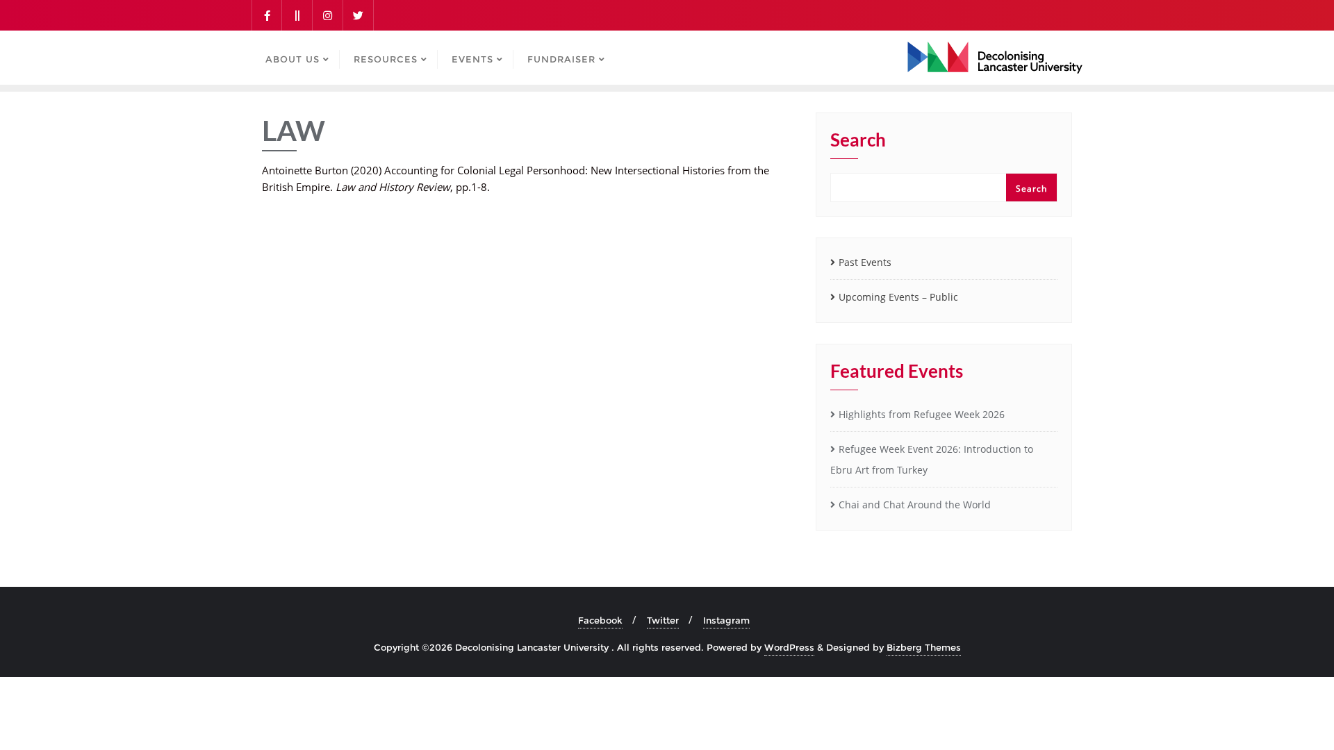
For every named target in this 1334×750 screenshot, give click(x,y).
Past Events (865, 262)
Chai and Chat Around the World (915, 504)
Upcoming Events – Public (898, 296)
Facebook (600, 620)
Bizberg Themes (924, 647)
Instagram (726, 620)
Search (858, 141)
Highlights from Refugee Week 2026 (922, 414)
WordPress (789, 647)
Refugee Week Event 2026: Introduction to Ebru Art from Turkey (931, 459)
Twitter (663, 620)
